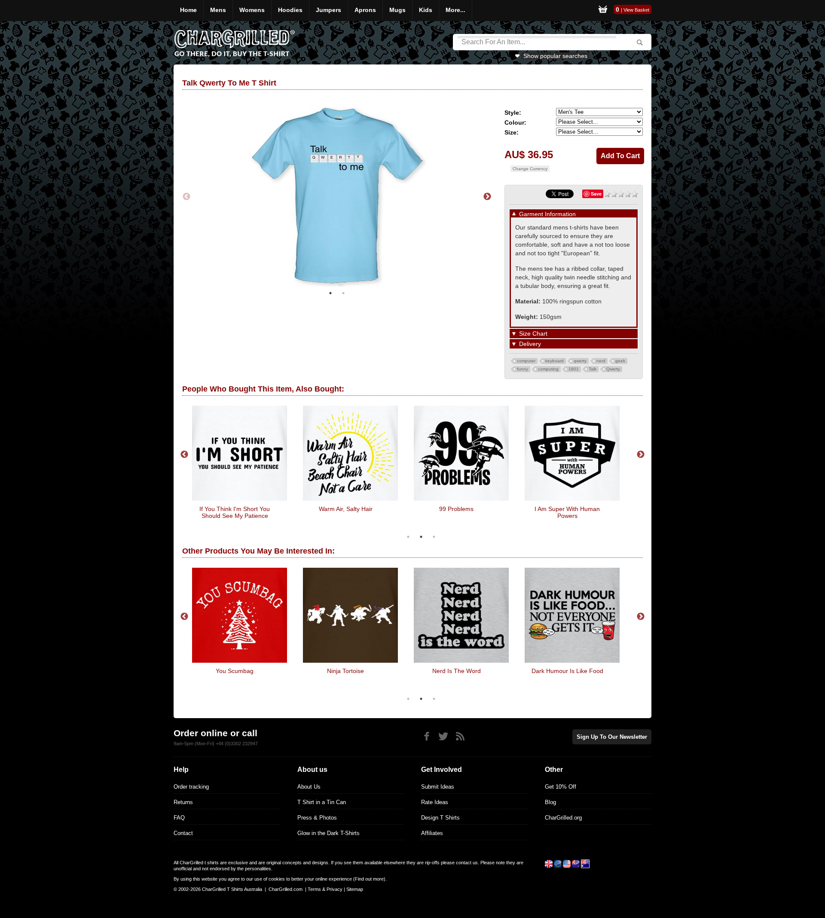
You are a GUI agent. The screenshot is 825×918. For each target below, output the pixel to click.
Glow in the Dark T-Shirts (328, 833)
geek (620, 360)
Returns (183, 802)
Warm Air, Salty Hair (346, 508)
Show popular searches (555, 55)
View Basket (636, 9)
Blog (550, 802)
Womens (252, 9)
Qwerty (613, 369)
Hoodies (290, 9)
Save (596, 193)
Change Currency (530, 168)
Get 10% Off (560, 786)
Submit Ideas (437, 786)
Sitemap (354, 889)
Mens (218, 9)
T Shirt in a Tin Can (321, 802)
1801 (573, 369)
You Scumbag (235, 670)
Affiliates (432, 833)
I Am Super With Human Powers (567, 512)
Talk (592, 369)
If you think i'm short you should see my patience (234, 512)
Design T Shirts (440, 817)
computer (526, 360)
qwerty (580, 360)
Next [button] (487, 197)
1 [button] (330, 293)
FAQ (179, 817)
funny (522, 369)
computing (548, 369)
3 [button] (434, 536)
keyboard (554, 360)
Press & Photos (317, 817)
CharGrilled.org (563, 817)
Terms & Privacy (325, 889)
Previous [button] (186, 197)
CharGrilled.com (285, 889)
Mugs (397, 9)
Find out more (369, 878)
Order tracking (191, 786)
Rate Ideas (434, 802)
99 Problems (456, 508)
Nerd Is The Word (456, 670)
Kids (425, 9)
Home (188, 9)
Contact (183, 833)
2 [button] (343, 293)
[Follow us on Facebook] (426, 736)
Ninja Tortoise (345, 670)
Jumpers (328, 9)
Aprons (365, 9)
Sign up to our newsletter (612, 737)
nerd (600, 360)
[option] (337, 197)
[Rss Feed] (460, 736)
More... (455, 9)
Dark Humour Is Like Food (567, 670)
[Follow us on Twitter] (443, 736)
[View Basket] (602, 10)
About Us (309, 786)
